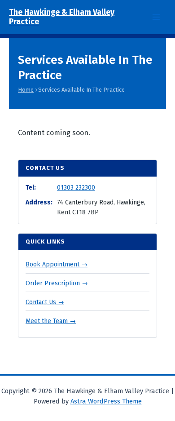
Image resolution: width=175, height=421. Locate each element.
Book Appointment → (57, 264)
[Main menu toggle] (156, 17)
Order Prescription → (57, 283)
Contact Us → (45, 302)
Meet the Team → (51, 321)
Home (26, 89)
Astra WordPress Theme (106, 401)
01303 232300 (76, 187)
